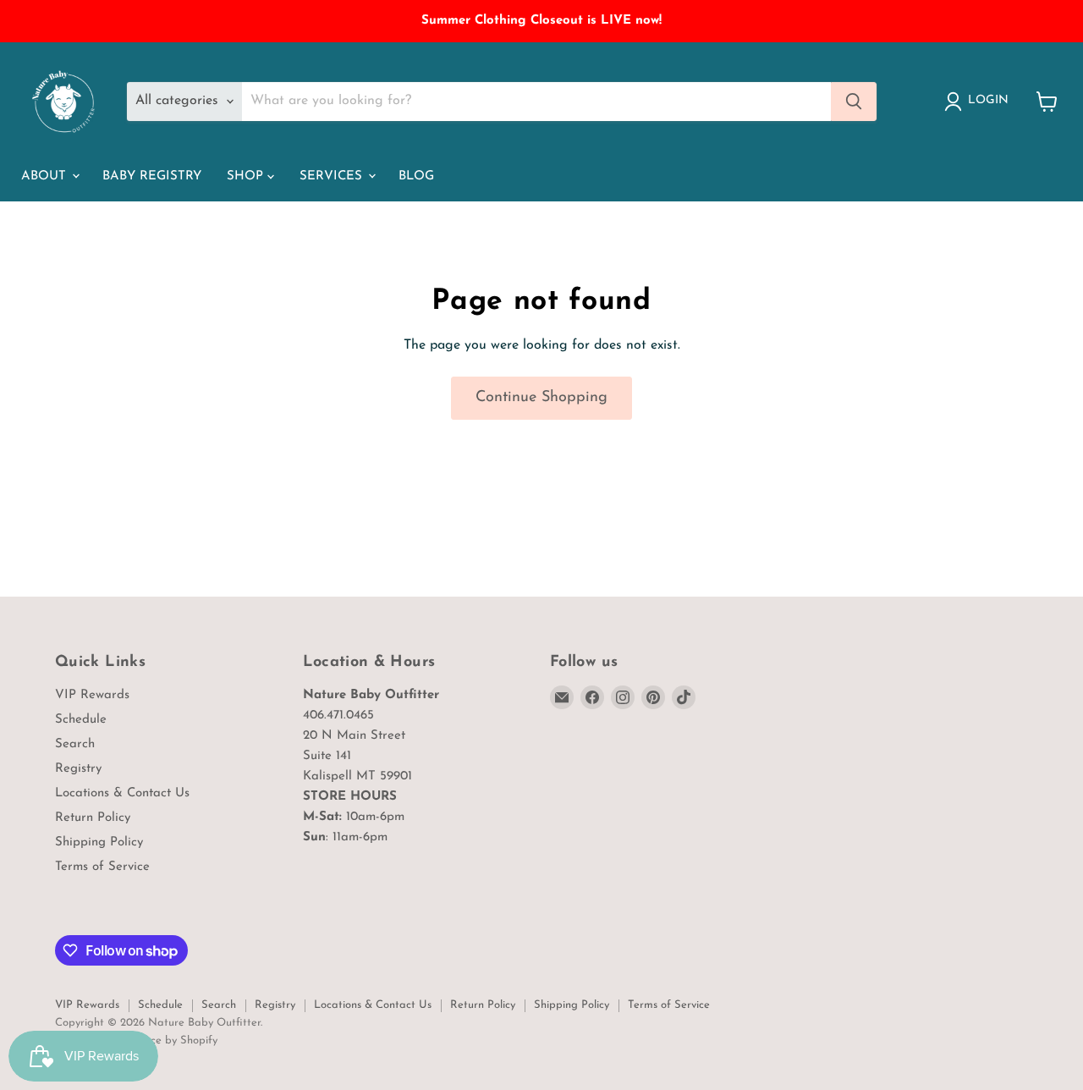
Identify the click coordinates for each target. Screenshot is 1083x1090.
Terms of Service (102, 867)
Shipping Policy (99, 842)
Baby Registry (151, 176)
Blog (416, 176)
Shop (247, 176)
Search (75, 744)
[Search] (854, 101)
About (45, 176)
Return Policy (92, 818)
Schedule (81, 719)
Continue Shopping (541, 397)
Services (333, 176)
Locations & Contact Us (122, 793)
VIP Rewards (92, 695)
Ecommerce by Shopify (160, 1040)
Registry (78, 768)
